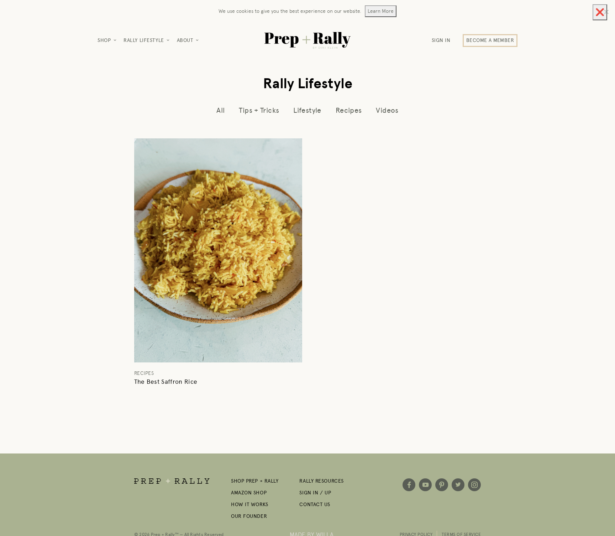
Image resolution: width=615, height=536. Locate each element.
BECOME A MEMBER (490, 40)
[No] (606, 11)
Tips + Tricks (259, 110)
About (185, 40)
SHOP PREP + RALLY (255, 481)
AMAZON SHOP (249, 493)
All (220, 110)
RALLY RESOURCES (321, 481)
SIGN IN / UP (315, 493)
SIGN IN (441, 40)
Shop (104, 40)
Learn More (381, 11)
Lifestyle (307, 110)
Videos (387, 110)
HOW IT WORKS (249, 504)
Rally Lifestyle (143, 40)
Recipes (349, 110)
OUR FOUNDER (249, 516)
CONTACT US (314, 504)
